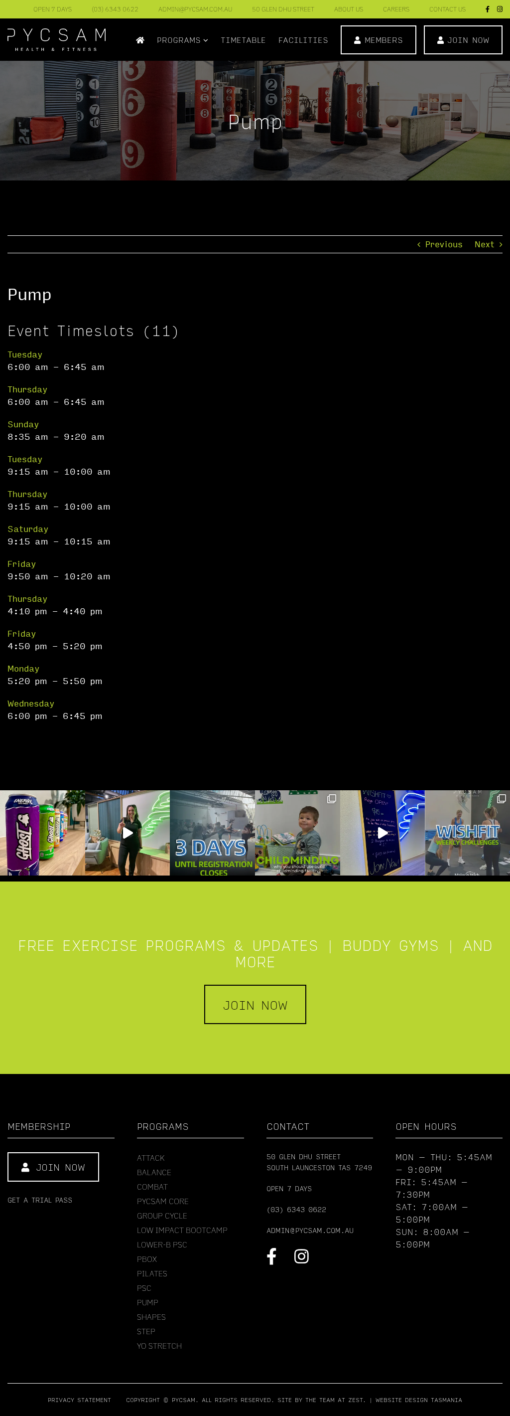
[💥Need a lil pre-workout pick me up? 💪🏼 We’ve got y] (42, 833)
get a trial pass (39, 1199)
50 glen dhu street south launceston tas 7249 (319, 1162)
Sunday (23, 424)
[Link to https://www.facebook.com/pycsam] (271, 1256)
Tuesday (24, 354)
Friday (21, 563)
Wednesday (30, 703)
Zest (355, 1400)
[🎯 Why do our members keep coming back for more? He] (382, 833)
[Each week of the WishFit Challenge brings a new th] (467, 833)
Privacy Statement (79, 1400)
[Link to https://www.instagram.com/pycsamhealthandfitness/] (301, 1256)
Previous (444, 244)
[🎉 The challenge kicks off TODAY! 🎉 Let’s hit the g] (127, 833)
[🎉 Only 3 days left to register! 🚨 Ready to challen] (212, 833)
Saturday (27, 528)
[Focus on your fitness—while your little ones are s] (297, 833)
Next (485, 244)
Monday (23, 668)
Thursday (27, 389)
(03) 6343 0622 (296, 1209)
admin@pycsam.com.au (310, 1230)
